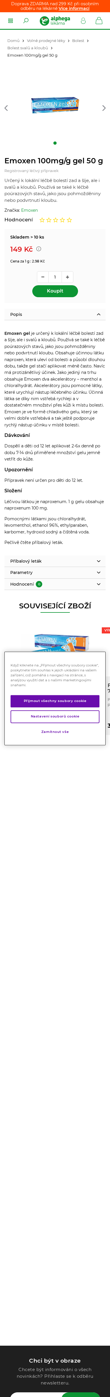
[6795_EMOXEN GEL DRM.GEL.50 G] (55, 106)
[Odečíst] (43, 277)
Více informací (74, 8)
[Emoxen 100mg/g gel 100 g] (55, 649)
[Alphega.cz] (54, 20)
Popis (16, 314)
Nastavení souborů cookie (55, 717)
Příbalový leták (26, 561)
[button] (6, 108)
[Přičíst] (67, 277)
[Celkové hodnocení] (56, 220)
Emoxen (29, 210)
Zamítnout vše (55, 732)
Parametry (21, 572)
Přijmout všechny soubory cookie (55, 701)
